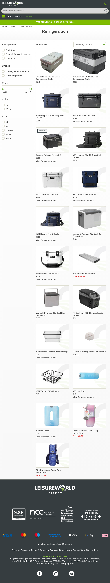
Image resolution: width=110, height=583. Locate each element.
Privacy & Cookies (39, 550)
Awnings (30, 17)
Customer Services (20, 550)
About (88, 550)
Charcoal (10, 130)
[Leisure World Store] (16, 4)
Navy (8, 105)
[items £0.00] (105, 4)
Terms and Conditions (60, 550)
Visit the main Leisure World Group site (55, 544)
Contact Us (78, 550)
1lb (7, 122)
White (8, 109)
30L (7, 126)
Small (8, 134)
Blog (96, 550)
